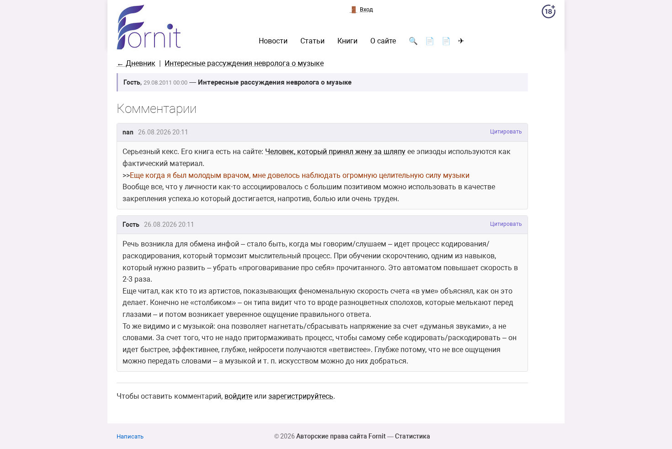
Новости (273, 41)
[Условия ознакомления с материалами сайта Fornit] (548, 13)
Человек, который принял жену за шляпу (335, 151)
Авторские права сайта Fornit (341, 436)
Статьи (312, 41)
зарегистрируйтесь (300, 396)
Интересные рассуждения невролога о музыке (244, 63)
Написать (130, 436)
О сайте (383, 41)
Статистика (412, 436)
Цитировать (506, 131)
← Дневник (136, 63)
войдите (238, 396)
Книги (347, 41)
